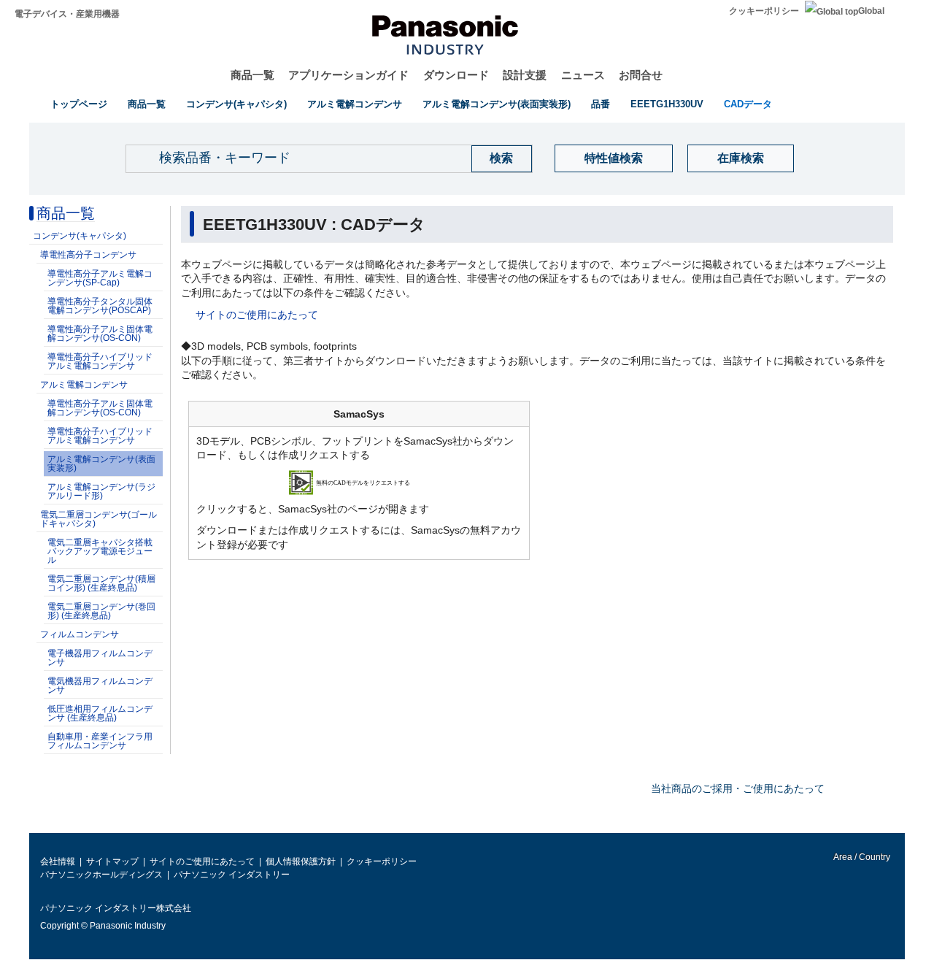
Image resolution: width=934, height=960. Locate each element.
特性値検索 (613, 158)
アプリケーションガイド (348, 75)
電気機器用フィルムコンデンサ (100, 685)
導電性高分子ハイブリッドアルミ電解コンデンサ (100, 361)
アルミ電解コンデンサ (354, 104)
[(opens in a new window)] (359, 482)
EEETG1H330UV (666, 104)
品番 (600, 104)
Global (871, 11)
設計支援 (525, 75)
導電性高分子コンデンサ (88, 255)
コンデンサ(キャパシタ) (236, 104)
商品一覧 (252, 75)
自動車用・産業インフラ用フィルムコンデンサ (100, 740)
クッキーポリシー (764, 11)
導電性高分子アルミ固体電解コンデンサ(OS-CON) (100, 333)
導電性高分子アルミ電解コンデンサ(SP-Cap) (100, 278)
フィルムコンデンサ (79, 634)
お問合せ (641, 75)
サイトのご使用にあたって (257, 314)
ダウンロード (456, 75)
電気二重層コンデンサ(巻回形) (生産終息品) (101, 611)
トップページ (78, 104)
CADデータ (748, 104)
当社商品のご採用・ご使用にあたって (738, 788)
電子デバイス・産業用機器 (67, 14)
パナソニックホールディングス (101, 874)
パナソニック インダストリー (232, 874)
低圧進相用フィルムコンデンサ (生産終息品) (100, 713)
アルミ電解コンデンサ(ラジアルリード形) (101, 491)
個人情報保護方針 (301, 861)
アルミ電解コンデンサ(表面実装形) (496, 104)
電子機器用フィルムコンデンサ (100, 657)
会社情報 (57, 861)
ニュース (583, 75)
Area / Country (861, 857)
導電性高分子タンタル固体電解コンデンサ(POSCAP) (100, 305)
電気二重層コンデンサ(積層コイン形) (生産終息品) (101, 583)
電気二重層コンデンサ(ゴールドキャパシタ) (98, 519)
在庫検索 (740, 158)
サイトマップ (112, 861)
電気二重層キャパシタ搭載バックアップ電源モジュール (100, 551)
